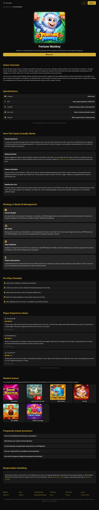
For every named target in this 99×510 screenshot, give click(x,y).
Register (92, 3)
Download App (38, 492)
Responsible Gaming (59, 477)
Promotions (69, 492)
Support (21, 495)
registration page (64, 159)
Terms (51, 495)
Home (4, 6)
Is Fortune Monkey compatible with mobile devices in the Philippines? (24, 446)
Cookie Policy (85, 495)
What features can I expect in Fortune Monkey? (18, 441)
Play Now (50, 54)
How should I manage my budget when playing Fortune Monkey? (23, 456)
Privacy (68, 495)
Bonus (83, 492)
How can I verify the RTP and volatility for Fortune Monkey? (21, 451)
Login (84, 3)
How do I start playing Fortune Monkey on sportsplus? (20, 436)
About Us (6, 495)
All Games (9, 6)
